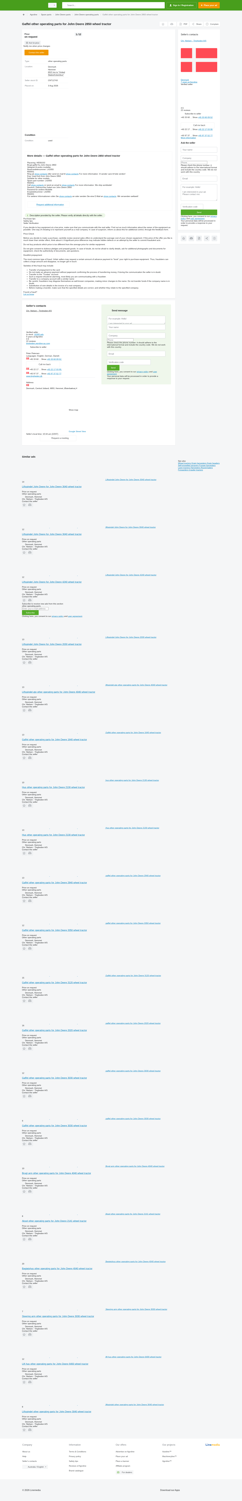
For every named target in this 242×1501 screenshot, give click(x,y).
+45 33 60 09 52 (54, 359)
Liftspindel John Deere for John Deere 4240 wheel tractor (52, 582)
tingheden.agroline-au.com (38, 343)
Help (24, 1456)
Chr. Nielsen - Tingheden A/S (39, 311)
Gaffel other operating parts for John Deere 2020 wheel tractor (54, 1030)
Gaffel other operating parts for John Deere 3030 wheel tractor (54, 1078)
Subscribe (30, 613)
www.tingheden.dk (34, 376)
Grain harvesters (199, 463)
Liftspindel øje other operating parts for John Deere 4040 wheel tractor (58, 692)
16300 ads (39, 334)
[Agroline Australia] (33, 5)
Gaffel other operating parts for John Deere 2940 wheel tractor (54, 882)
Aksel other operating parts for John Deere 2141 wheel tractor (54, 1221)
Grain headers (213, 463)
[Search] (65, 5)
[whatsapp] (67, 359)
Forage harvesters (207, 465)
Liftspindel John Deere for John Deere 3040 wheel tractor (52, 486)
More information (188, 138)
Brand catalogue (76, 1471)
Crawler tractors (196, 470)
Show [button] (44, 359)
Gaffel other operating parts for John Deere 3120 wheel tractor (54, 982)
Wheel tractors (184, 463)
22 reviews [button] (31, 341)
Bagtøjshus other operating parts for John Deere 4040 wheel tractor (57, 1268)
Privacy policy (75, 1456)
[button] (163, 24)
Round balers (207, 468)
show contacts (41, 174)
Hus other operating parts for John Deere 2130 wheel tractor (53, 787)
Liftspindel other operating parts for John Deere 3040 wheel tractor (56, 1411)
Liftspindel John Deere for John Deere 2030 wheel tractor (52, 644)
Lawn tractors (184, 468)
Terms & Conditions (77, 1451)
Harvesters (196, 468)
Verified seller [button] (32, 332)
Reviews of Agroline (77, 1466)
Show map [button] (73, 410)
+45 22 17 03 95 (54, 369)
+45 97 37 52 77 (54, 373)
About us (26, 1451)
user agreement (197, 218)
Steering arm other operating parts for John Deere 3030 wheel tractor (58, 1316)
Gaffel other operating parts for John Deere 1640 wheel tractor (54, 739)
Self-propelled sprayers (188, 465)
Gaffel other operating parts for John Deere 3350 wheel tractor (54, 930)
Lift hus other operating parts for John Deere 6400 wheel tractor (55, 1364)
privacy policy (143, 372)
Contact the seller (36, 52)
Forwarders (183, 470)
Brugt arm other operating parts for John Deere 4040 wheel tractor (56, 1173)
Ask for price (34, 43)
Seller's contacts (29, 1461)
